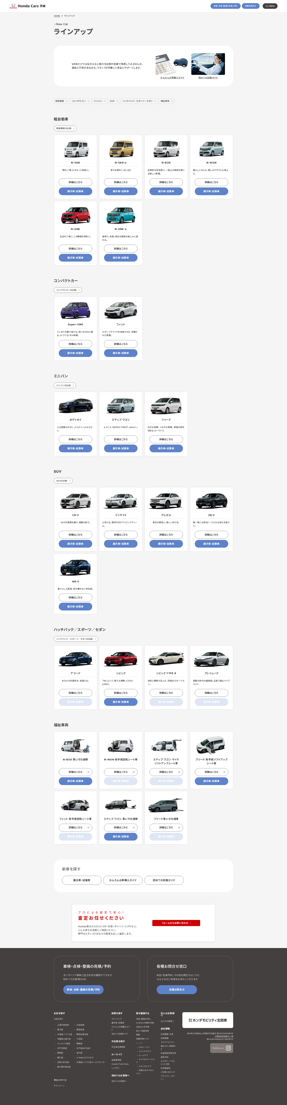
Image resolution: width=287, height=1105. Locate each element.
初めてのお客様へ (119, 1081)
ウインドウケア (145, 1051)
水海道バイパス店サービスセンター (91, 1062)
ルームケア (143, 1055)
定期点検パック (142, 1039)
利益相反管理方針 (168, 1053)
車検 (138, 1035)
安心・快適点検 (142, 1031)
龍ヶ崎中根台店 (64, 1067)
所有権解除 (165, 1068)
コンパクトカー (79, 101)
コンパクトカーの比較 (66, 290)
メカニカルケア (145, 1066)
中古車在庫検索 (118, 1047)
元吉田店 (80, 1025)
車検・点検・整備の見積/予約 (225, 6)
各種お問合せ (250, 6)
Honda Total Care (120, 1064)
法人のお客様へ (167, 1021)
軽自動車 (59, 101)
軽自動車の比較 (63, 128)
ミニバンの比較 (63, 385)
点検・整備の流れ (143, 1019)
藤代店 (60, 1029)
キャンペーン (59, 1085)
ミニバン (98, 101)
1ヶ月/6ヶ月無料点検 (145, 1023)
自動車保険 (116, 1060)
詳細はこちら (75, 182)
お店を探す (58, 1019)
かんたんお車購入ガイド (123, 880)
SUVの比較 (61, 480)
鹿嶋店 (79, 1043)
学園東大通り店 (64, 1039)
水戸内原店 (62, 1048)
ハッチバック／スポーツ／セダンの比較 (74, 639)
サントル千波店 (63, 1043)
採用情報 (164, 1038)
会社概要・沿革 (167, 1034)
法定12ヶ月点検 (142, 1027)
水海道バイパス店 (64, 1034)
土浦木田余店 (63, 1025)
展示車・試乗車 (75, 191)
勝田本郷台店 (82, 1034)
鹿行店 (60, 1057)
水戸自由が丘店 (83, 1048)
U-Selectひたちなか (85, 1057)
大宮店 (79, 1039)
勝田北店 (80, 1029)
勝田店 (60, 1053)
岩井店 (79, 1053)
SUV (112, 101)
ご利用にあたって (168, 1072)
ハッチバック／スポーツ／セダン (138, 101)
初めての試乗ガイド (164, 880)
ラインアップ (117, 1019)
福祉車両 (165, 101)
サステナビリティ (167, 1042)
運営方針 (164, 1057)
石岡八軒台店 (63, 1062)
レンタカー (116, 1068)
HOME (57, 16)
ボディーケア (144, 1047)
